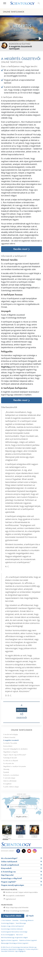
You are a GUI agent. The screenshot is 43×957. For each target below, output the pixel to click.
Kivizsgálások (7, 784)
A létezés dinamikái (9, 737)
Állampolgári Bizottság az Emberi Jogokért (14, 943)
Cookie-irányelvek (31, 949)
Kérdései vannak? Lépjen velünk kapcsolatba (21, 892)
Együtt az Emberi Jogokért (9, 940)
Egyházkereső (10, 899)
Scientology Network (26, 920)
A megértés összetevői (11, 740)
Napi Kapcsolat (7, 875)
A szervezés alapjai (9, 778)
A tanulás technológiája (10, 734)
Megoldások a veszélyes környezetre (14, 766)
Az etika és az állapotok (10, 760)
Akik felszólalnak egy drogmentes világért (14, 937)
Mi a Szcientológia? (9, 858)
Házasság (6, 769)
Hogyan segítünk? (8, 882)
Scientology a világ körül (11, 878)
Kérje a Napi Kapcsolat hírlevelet (16, 907)
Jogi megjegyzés (20, 951)
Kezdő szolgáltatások (10, 865)
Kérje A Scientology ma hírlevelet (17, 911)
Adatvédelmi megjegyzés (16, 949)
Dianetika (15, 920)
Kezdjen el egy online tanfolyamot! (12, 926)
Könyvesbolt (6, 868)
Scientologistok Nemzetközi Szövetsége (14, 932)
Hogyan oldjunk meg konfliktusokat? (14, 755)
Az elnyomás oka (8, 763)
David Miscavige (21, 923)
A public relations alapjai (11, 787)
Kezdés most (20, 249)
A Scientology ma (8, 872)
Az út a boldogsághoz (8, 934)
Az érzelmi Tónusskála (10, 743)
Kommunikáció (7, 746)
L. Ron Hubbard (6, 920)
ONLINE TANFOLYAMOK (21, 730)
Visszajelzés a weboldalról (15, 896)
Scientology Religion (7, 923)
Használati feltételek (7, 951)
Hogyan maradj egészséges (12, 885)
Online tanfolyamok (9, 861)
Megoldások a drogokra (10, 752)
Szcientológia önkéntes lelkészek (12, 929)
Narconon (19, 934)
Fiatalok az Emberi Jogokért (28, 940)
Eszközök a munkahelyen (11, 775)
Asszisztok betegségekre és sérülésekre (15, 749)
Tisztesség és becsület (10, 758)
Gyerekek (6, 772)
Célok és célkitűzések (9, 781)
